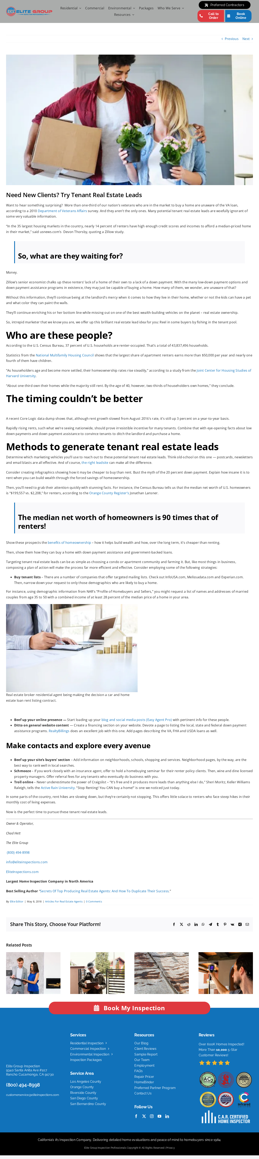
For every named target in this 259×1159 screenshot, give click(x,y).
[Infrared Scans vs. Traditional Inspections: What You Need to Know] (225, 954)
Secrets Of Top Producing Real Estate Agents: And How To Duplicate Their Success (104, 891)
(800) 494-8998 (18, 852)
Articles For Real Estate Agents (64, 901)
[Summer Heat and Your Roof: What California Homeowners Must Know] (161, 954)
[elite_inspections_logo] (29, 8)
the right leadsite (95, 462)
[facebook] (136, 1116)
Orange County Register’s (109, 493)
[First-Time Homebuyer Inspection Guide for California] (33, 954)
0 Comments (94, 901)
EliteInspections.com (22, 872)
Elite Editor (16, 901)
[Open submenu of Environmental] (133, 8)
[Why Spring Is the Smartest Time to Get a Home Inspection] (97, 954)
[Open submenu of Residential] (79, 8)
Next (246, 39)
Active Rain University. (58, 788)
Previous (232, 39)
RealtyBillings (59, 731)
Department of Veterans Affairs (62, 211)
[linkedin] (167, 1116)
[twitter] (144, 1116)
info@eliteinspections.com (27, 862)
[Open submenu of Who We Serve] (182, 8)
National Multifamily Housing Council (65, 355)
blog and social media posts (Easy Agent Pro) (137, 720)
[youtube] (159, 1116)
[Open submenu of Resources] (132, 15)
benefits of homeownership (69, 542)
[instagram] (152, 1116)
